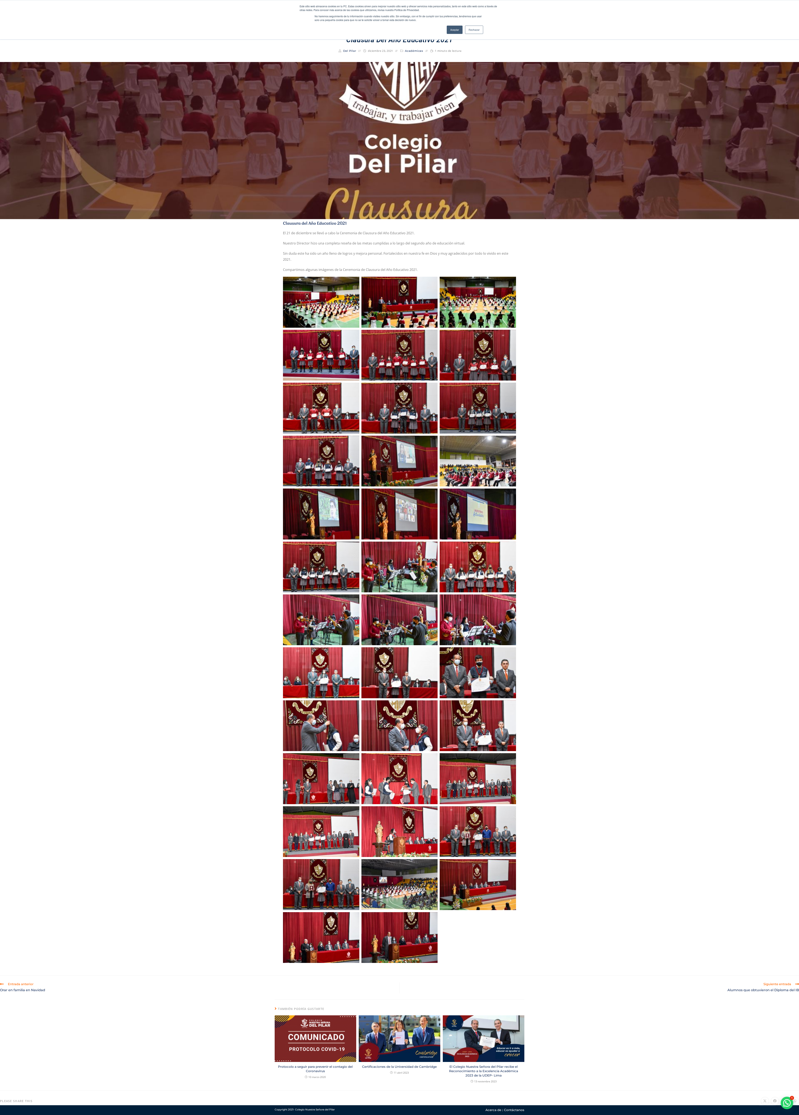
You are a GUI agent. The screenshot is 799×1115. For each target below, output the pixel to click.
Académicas (414, 50)
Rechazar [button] (474, 29)
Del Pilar (349, 50)
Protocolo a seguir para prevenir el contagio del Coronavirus (315, 1069)
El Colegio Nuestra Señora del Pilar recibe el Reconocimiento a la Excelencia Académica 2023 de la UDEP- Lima (483, 1071)
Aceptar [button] (454, 29)
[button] (787, 1103)
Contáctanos (514, 1110)
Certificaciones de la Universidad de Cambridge (399, 1067)
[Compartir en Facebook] (775, 1101)
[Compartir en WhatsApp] (795, 1101)
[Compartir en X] (765, 1101)
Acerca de (493, 1110)
